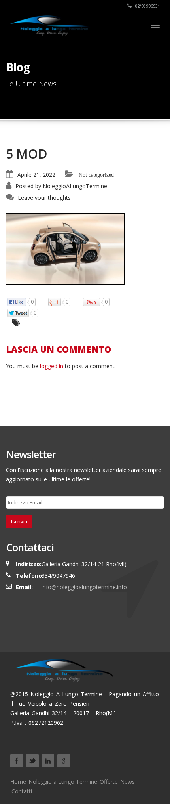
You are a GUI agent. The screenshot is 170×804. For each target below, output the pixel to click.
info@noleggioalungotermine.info (84, 587)
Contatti (21, 791)
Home (18, 781)
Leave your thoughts (44, 197)
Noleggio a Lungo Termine (62, 781)
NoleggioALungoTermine (75, 186)
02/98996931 (147, 6)
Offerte (109, 781)
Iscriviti (19, 521)
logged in (51, 366)
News (127, 781)
